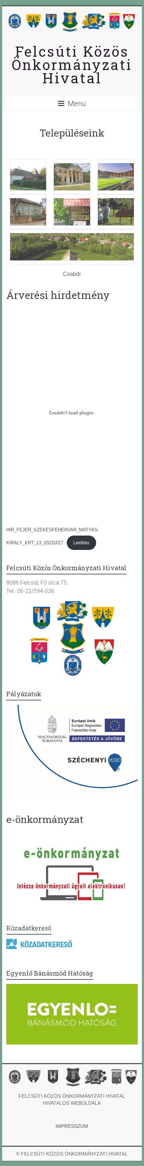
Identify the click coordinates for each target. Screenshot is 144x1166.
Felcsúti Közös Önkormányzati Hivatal (72, 64)
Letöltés (81, 542)
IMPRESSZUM (72, 1126)
